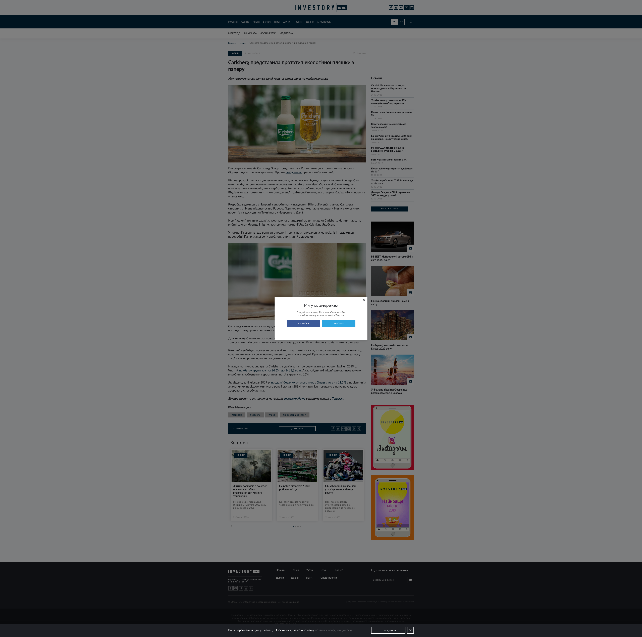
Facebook (303, 323)
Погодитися (388, 631)
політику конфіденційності (334, 630)
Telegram (339, 323)
